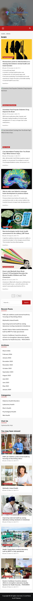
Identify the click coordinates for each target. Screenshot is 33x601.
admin (5, 68)
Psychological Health (8, 57)
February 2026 (7, 354)
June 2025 (6, 382)
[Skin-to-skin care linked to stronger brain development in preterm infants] (16, 179)
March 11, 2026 (12, 587)
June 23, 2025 (12, 279)
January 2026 (7, 358)
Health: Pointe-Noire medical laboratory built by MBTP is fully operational (15, 330)
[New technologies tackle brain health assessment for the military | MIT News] (16, 219)
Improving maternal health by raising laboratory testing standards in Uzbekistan (16, 325)
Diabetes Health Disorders (9, 105)
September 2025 (8, 372)
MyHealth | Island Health (10, 320)
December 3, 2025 (13, 114)
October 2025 (7, 368)
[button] (3, 28)
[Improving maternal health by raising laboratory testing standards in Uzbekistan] (16, 505)
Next (19, 296)
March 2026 (6, 351)
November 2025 (8, 365)
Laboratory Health (7, 226)
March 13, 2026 (12, 522)
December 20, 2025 (13, 68)
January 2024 (7, 389)
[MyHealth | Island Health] (16, 476)
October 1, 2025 (12, 195)
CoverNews (27, 596)
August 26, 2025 (12, 235)
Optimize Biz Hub (7, 425)
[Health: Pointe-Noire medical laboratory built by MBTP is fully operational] (16, 537)
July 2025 (6, 379)
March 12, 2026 (12, 553)
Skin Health (6, 187)
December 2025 (8, 361)
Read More (5, 83)
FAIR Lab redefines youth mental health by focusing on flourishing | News (16, 316)
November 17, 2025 (13, 156)
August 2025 (7, 375)
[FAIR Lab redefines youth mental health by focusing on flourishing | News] (16, 444)
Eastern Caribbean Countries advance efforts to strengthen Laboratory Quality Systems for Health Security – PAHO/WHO (16, 337)
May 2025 (6, 386)
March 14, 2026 (12, 490)
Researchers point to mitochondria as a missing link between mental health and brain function (16, 63)
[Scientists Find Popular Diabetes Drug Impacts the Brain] (16, 97)
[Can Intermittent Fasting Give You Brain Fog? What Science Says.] (16, 139)
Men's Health (6, 147)
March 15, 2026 (12, 460)
